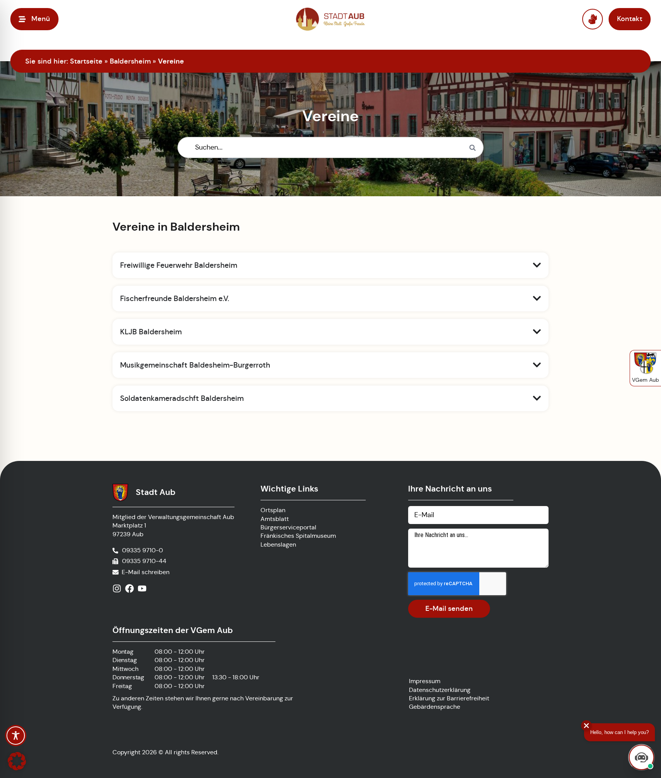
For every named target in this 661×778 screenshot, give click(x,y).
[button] (17, 761)
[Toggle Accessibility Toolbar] (16, 735)
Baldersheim (130, 61)
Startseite (86, 61)
